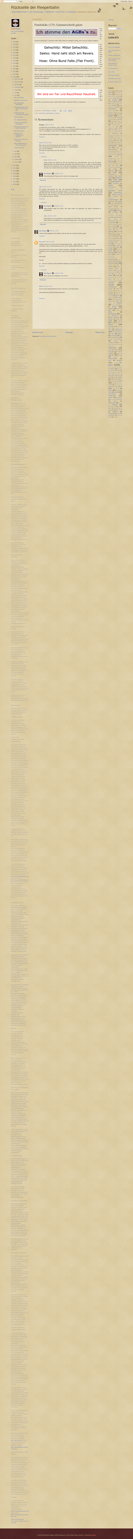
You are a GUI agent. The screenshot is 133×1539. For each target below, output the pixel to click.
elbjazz (117, 147)
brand (118, 117)
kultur (118, 252)
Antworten (42, 137)
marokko (110, 272)
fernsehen (117, 163)
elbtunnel (110, 151)
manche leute (113, 268)
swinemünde (111, 375)
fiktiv (109, 165)
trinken (120, 386)
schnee (120, 342)
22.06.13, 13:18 (58, 206)
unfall (109, 392)
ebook (110, 142)
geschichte (110, 198)
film (117, 165)
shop (109, 351)
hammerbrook (111, 215)
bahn (114, 105)
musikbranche (112, 287)
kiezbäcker (118, 240)
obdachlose (115, 295)
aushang (110, 101)
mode (109, 279)
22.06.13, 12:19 (47, 186)
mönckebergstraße (112, 280)
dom (109, 137)
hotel (111, 226)
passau (117, 310)
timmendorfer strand (117, 383)
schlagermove (112, 342)
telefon (120, 379)
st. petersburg (119, 367)
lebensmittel (111, 259)
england (112, 152)
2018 (14, 63)
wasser (115, 401)
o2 (109, 295)
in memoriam (115, 228)
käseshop (117, 238)
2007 (14, 179)
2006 (14, 181)
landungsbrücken (112, 257)
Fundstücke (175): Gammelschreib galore (21, 113)
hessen (120, 222)
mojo (118, 279)
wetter (117, 406)
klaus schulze (117, 243)
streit (109, 374)
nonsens (110, 292)
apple (109, 96)
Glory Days (111, 72)
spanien (116, 356)
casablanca (114, 124)
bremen (116, 119)
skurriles (111, 355)
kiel (109, 240)
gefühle (110, 185)
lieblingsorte (118, 261)
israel (118, 231)
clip (117, 126)
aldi (119, 91)
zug (114, 417)
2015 (14, 71)
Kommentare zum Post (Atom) (47, 336)
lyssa (117, 265)
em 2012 (120, 151)
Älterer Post (99, 332)
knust (116, 245)
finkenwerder (111, 167)
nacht (117, 288)
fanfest (117, 162)
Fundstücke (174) (19, 147)
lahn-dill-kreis (111, 256)
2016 (14, 68)
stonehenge (117, 372)
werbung (114, 404)
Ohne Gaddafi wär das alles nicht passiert (20, 144)
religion (120, 333)
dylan (111, 140)
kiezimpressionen (113, 242)
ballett (120, 105)
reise (112, 333)
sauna (114, 339)
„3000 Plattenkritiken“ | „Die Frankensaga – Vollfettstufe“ (33, 12)
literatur (112, 263)
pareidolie (111, 308)
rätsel (109, 330)
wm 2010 (119, 410)
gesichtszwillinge (113, 199)
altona (110, 94)
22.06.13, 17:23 (54, 231)
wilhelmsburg (117, 408)
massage (117, 272)
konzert (118, 249)
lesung (110, 261)
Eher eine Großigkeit (114, 47)
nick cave (117, 290)
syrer (109, 377)
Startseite (69, 332)
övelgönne (113, 304)
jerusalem (111, 235)
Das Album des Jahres (114, 78)
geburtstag (116, 183)
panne (114, 306)
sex (116, 349)
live (117, 263)
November (18, 82)
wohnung (114, 411)
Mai (16, 151)
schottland (112, 344)
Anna (40, 142)
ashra (109, 98)
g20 (109, 181)
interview (110, 231)
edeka (119, 142)
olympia (114, 299)
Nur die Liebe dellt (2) (114, 55)
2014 (14, 74)
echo (115, 142)
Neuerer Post (37, 332)
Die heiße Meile (18, 117)
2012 (14, 165)
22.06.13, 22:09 (49, 241)
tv (118, 388)
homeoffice (119, 224)
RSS (12, 189)
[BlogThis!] (66, 111)
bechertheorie (112, 108)
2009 (14, 173)
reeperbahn (118, 330)
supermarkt (117, 374)
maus (109, 273)
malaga (118, 266)
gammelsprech (50, 113)
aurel (120, 98)
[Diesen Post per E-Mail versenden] (64, 111)
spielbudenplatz (112, 358)
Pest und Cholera (19, 97)
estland (116, 156)
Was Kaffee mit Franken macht (112, 64)
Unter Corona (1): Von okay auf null (114, 59)
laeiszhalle (117, 254)
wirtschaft (110, 410)
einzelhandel (112, 146)
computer (110, 128)
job (116, 235)
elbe (109, 147)
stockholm (110, 372)
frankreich (111, 176)
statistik (111, 370)
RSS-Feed (60, 12)
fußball (115, 179)
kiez (113, 240)
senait (110, 349)
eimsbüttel (118, 144)
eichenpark (110, 144)
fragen (120, 170)
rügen (112, 337)
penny (110, 312)
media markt (117, 273)
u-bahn (118, 390)
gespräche (111, 201)
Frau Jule (42, 241)
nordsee (118, 292)
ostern (110, 301)
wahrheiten (119, 399)
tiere (120, 381)
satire (117, 337)
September (18, 87)
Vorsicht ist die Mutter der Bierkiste (20, 123)
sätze (109, 339)
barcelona (112, 107)
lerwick (118, 259)
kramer (110, 251)
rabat (119, 326)
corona (120, 128)
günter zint (119, 208)
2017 (14, 66)
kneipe (110, 245)
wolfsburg (111, 413)
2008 (14, 176)
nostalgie (110, 294)
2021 (14, 55)
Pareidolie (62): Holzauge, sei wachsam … (18, 135)
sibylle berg (117, 351)
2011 (14, 168)
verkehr (110, 397)
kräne (118, 250)
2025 (14, 44)
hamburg (115, 212)
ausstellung (113, 103)
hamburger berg (113, 213)
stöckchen (117, 370)
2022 (14, 52)
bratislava (110, 119)
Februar (17, 159)
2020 (14, 58)
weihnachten (111, 403)
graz (109, 205)
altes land (117, 92)
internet (117, 229)
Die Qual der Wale (19, 131)
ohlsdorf (110, 297)
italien (110, 233)
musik (111, 285)
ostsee (117, 301)
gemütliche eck (113, 189)
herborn (120, 220)
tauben (120, 377)
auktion (115, 98)
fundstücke (42, 113)
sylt (119, 375)
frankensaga (111, 174)
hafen (111, 210)
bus (121, 123)
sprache (57, 113)
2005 (14, 184)
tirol (111, 384)
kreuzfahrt (111, 252)
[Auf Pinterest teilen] (71, 111)
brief (121, 119)
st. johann (114, 362)
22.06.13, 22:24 (58, 273)
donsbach (115, 137)
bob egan (119, 115)
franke (115, 172)
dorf (121, 137)
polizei (120, 321)
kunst (109, 254)
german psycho (117, 194)
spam (120, 355)
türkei (114, 388)
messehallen (111, 277)
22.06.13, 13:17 (58, 173)
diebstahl (110, 135)
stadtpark (120, 368)
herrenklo (112, 222)
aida (114, 91)
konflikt (110, 249)
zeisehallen (111, 415)
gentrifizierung (118, 192)
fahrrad (110, 162)
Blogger (93, 1535)
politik (110, 321)
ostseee (110, 303)
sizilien (118, 353)
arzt (119, 96)
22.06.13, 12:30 (52, 160)
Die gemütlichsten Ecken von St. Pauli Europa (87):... (21, 108)
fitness (115, 169)
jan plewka (117, 233)
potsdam (118, 322)
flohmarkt (111, 170)
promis (110, 324)
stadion (112, 368)
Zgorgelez (120, 415)
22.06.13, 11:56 (47, 142)
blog (118, 114)
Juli (16, 92)
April (16, 154)
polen (117, 319)
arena (114, 96)
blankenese (111, 114)
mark (118, 270)
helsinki (115, 219)
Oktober (17, 84)
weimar (120, 402)
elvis (115, 151)
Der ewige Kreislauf (113, 75)
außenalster (119, 101)
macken (110, 266)
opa (119, 299)
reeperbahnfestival (117, 331)
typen (110, 390)
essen (120, 154)
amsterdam (117, 94)
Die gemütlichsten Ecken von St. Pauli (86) (21, 127)
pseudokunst (111, 326)
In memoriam (71, 12)
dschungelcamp (118, 138)
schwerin (118, 344)
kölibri (120, 245)
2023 (14, 50)
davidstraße (119, 131)
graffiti (118, 203)
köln (111, 247)
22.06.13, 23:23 (47, 286)
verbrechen (112, 395)
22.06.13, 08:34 (49, 125)
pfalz (121, 313)
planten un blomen (113, 317)
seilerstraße (112, 348)
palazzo (120, 304)
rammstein (117, 328)
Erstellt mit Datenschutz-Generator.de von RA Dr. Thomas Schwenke (19, 1521)
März (16, 156)
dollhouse (117, 135)
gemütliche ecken (115, 190)
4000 (109, 91)
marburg (110, 270)
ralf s (45, 160)
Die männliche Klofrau (20, 120)
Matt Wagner (47, 173)
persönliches (112, 314)
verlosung (119, 397)
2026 (14, 42)
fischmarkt (119, 167)
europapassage (111, 158)
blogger (110, 116)
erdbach (110, 154)
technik (113, 379)
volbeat (112, 399)
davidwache (115, 133)
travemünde (111, 386)
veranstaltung (112, 394)
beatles (118, 107)
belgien (110, 110)
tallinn (114, 377)
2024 (14, 47)
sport (109, 360)
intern (109, 229)
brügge (118, 121)
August (17, 90)
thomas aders (114, 381)
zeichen (118, 413)
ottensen (119, 303)
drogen (111, 138)
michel (118, 277)
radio (109, 328)
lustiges (110, 265)
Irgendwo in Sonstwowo (20, 100)
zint (111, 417)
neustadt (110, 290)
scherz (115, 340)
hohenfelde (112, 224)
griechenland (117, 205)
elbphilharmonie (112, 149)
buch (109, 122)
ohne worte (118, 297)
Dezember (18, 79)
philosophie (115, 315)
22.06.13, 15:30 (52, 216)
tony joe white (117, 384)
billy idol (118, 112)
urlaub (116, 392)
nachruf (110, 288)
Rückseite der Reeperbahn (35, 7)
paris (118, 308)
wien (109, 408)
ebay (118, 140)
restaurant (114, 335)
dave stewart (111, 131)
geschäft (115, 196)
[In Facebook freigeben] (69, 111)
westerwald (110, 406)
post (112, 322)
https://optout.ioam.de (16, 1440)
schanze (119, 339)
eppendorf (118, 152)
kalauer (117, 236)
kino (109, 243)
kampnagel (110, 238)
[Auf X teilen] (68, 111)
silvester (110, 353)
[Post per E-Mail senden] (60, 110)
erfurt (115, 154)
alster (109, 93)
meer (117, 275)
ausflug (114, 100)
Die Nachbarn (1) (113, 68)
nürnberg (118, 294)
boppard (112, 117)
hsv (115, 226)
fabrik (118, 160)
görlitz (112, 203)
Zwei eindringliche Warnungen (19, 103)
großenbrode (111, 208)
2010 (14, 171)
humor (120, 226)
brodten (113, 121)
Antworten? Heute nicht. (115, 82)
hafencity (119, 210)
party (109, 310)
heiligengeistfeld (117, 217)
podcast (110, 319)
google (120, 201)
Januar (17, 162)
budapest (116, 122)
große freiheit (113, 206)
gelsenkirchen (112, 187)
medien (110, 275)
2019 (14, 60)
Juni (16, 95)
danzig (118, 129)
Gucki (41, 286)
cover (112, 129)
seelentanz (110, 346)
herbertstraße (111, 220)
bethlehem (110, 112)
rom (121, 335)
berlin (116, 110)
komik (117, 247)
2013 (14, 77)
